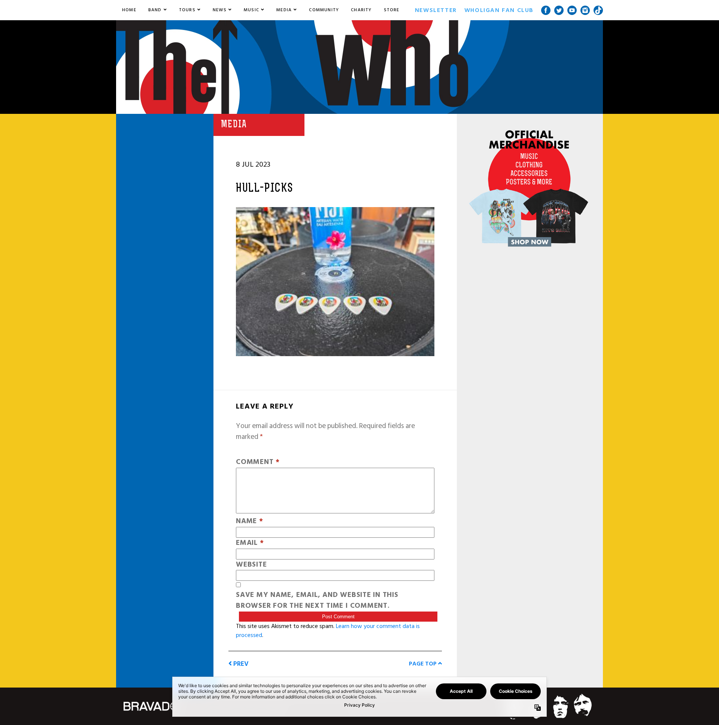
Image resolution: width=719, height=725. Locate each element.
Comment (258, 462)
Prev (240, 663)
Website (251, 564)
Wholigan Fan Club (499, 10)
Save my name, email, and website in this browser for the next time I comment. (317, 601)
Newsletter (436, 10)
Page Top (423, 663)
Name (249, 521)
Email (250, 543)
